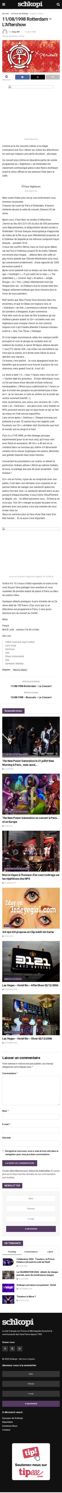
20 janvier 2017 (10, 883)
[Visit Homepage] (31, 4)
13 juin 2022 (9, 769)
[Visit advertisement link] (31, 1462)
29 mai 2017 (8, 826)
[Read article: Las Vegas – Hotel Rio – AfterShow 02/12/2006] (31, 961)
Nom (5, 1110)
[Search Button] (58, 4)
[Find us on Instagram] (19, 1348)
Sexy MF (16, 32)
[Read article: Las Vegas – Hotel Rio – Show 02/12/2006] (31, 1014)
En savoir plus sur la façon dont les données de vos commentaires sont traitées (31, 1174)
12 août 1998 (30, 32)
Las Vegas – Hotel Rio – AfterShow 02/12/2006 (30, 985)
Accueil (5, 14)
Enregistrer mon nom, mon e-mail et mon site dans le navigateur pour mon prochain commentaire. (31, 1153)
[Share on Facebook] (22, 77)
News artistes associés (17, 869)
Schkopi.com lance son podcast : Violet (36, 1285)
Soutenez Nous (9, 1426)
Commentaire (10, 1073)
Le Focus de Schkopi (19, 14)
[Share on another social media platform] (53, 77)
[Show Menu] (3, 4)
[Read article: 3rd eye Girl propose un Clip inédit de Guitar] (31, 908)
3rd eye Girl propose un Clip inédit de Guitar (28, 932)
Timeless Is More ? (26, 1296)
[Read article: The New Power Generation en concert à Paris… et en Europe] (31, 794)
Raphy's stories (36, 14)
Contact (6, 1430)
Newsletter (7, 1422)
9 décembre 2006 (10, 989)
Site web (6, 1138)
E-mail (6, 1124)
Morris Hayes (20, 670)
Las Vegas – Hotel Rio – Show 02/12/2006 (27, 1038)
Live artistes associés (16, 755)
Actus (8, 926)
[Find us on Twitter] (12, 1348)
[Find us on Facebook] (5, 1348)
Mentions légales (27, 1359)
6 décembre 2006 (10, 1043)
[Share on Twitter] (38, 77)
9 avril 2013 (8, 936)
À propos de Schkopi (12, 1418)
